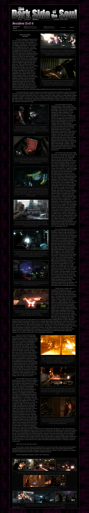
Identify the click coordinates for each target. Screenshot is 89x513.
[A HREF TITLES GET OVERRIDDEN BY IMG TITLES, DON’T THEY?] (44, 17)
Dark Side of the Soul (72, 507)
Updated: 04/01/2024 (60, 19)
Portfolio (27, 19)
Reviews (35, 19)
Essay (20, 19)
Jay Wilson (21, 507)
